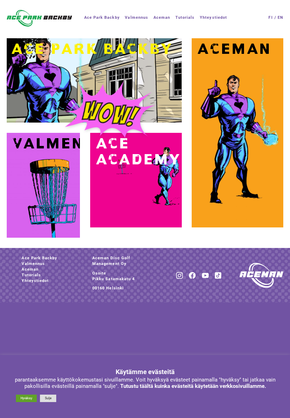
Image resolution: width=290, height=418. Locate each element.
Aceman (30, 269)
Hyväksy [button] (26, 398)
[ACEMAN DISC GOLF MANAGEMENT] (39, 18)
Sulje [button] (48, 398)
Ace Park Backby (39, 258)
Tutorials (31, 275)
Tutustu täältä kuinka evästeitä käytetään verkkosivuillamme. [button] (193, 386)
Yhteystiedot (35, 280)
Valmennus (33, 263)
